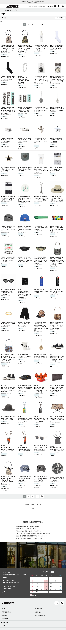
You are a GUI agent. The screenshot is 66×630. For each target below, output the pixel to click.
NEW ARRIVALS (33, 6)
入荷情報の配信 (41, 6)
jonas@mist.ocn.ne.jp (13, 582)
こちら (26, 528)
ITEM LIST (4, 626)
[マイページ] (56, 603)
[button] (3, 6)
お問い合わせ (50, 6)
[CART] (63, 6)
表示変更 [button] (61, 18)
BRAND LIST (5, 622)
